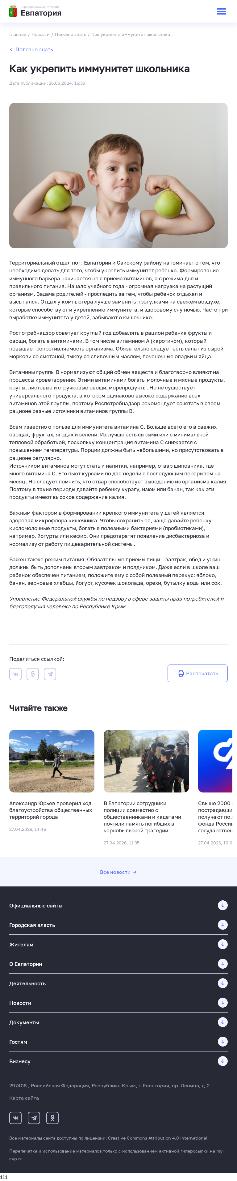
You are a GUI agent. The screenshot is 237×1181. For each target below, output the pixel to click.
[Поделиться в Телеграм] (50, 675)
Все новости (115, 872)
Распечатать (202, 673)
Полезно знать (34, 49)
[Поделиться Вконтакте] (15, 675)
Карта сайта (24, 1098)
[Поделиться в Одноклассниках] (33, 675)
